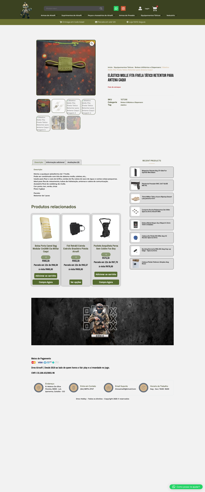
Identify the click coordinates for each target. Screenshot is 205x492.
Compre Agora (46, 282)
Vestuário (171, 15)
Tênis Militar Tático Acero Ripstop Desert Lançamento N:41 (157, 197)
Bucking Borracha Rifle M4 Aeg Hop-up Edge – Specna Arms (156, 250)
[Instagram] (123, 8)
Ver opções (76, 282)
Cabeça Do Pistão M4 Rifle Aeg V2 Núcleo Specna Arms (154, 237)
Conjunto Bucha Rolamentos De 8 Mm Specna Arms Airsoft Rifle (156, 210)
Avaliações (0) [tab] (73, 162)
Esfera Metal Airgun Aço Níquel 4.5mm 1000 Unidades (156, 223)
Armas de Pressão (127, 15)
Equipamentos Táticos (150, 15)
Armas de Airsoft (48, 15)
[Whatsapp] (116, 8)
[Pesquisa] (101, 8)
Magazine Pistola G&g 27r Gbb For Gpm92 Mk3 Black (154, 171)
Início (110, 67)
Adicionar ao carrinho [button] (45, 276)
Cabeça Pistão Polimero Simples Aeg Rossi (155, 263)
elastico (123, 105)
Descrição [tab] (39, 162)
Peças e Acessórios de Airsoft (100, 15)
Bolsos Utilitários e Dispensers (148, 67)
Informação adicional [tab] (55, 162)
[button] (92, 43)
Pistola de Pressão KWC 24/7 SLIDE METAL (155, 184)
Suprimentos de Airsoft (72, 15)
